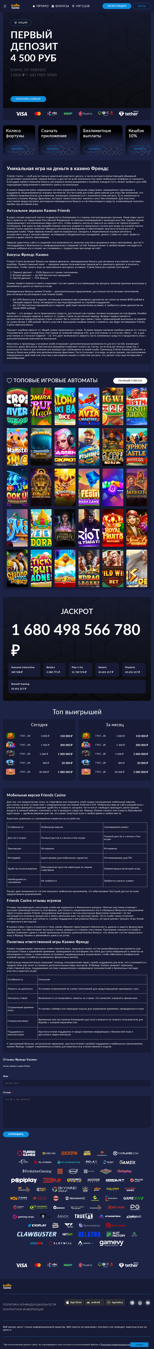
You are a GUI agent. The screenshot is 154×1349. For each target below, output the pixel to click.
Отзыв (7, 1092)
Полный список (130, 381)
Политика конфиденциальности (29, 1304)
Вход (142, 6)
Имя (5, 1076)
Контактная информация (23, 1309)
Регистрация (117, 6)
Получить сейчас (28, 99)
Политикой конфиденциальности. (117, 1344)
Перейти (17, 149)
